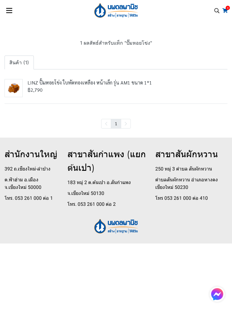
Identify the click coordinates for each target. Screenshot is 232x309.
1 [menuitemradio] (116, 123)
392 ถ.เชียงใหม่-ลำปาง (27, 169)
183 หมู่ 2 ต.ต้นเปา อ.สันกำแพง (99, 182)
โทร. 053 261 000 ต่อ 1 (29, 198)
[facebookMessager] (217, 294)
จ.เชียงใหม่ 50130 (85, 193)
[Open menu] (9, 11)
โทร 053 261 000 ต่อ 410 (181, 198)
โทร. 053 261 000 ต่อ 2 (91, 204)
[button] (217, 10)
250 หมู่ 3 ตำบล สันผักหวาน (183, 169)
